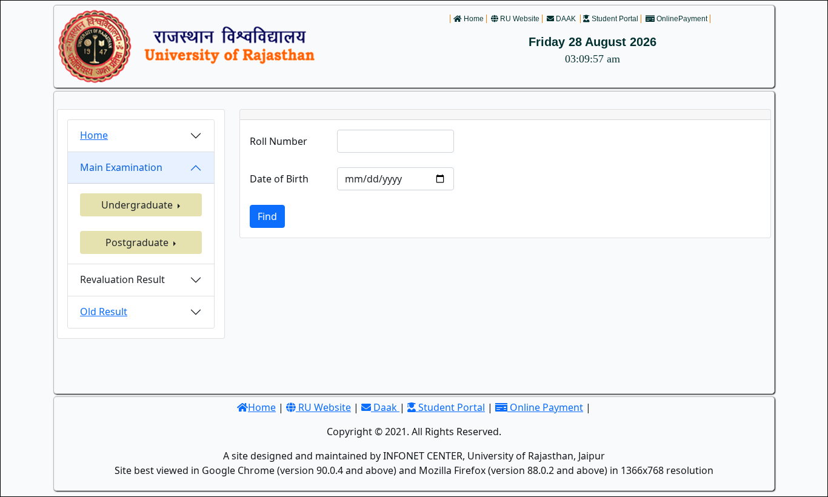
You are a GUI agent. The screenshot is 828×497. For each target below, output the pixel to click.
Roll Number (278, 141)
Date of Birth (279, 178)
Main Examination (121, 167)
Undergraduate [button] (138, 205)
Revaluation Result (122, 279)
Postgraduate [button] (138, 242)
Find (267, 216)
